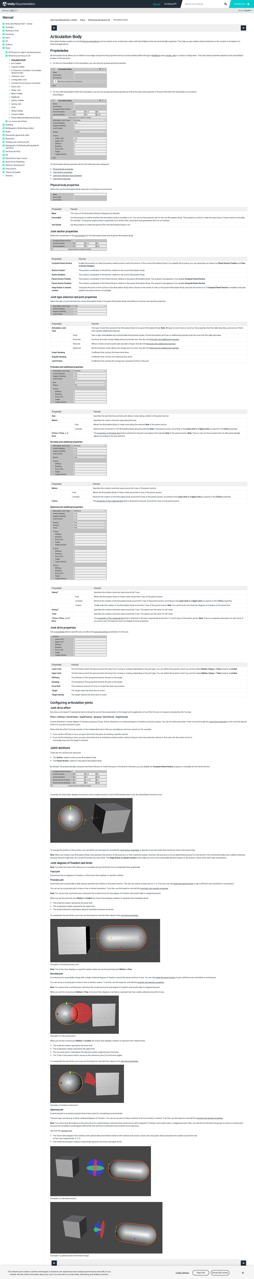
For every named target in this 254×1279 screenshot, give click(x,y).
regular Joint (170, 55)
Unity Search (11, 169)
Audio (8, 132)
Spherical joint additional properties (164, 348)
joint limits (60, 632)
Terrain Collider (17, 114)
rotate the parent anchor (183, 884)
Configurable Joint (19, 80)
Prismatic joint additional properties (164, 339)
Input (8, 38)
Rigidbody (15, 97)
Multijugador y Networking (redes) (20, 128)
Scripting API (170, 4)
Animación (10, 139)
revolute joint (66, 1131)
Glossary (9, 176)
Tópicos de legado (13, 172)
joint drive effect (101, 632)
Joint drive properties (62, 179)
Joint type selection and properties (67, 176)
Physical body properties (63, 169)
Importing (10, 34)
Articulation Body (18, 60)
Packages (10, 27)
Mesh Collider (17, 93)
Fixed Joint (15, 87)
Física (8, 48)
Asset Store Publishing (15, 162)
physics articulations (90, 41)
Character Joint (17, 76)
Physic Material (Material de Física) (25, 118)
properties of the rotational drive (110, 501)
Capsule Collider (18, 67)
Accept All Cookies (220, 1273)
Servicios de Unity (13, 151)
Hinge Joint (16, 90)
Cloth (13, 107)
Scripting (9, 125)
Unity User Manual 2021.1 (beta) (19, 24)
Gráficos (9, 44)
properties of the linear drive (109, 433)
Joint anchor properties (62, 172)
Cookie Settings (182, 1273)
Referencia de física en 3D (19, 56)
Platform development (15, 165)
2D (7, 41)
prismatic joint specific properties (154, 888)
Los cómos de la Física (17, 121)
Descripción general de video (17, 135)
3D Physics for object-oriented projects (24, 52)
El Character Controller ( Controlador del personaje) (26, 71)
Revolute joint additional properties (160, 344)
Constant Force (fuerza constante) (25, 83)
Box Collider (16, 63)
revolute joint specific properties (150, 982)
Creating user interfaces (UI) (17, 142)
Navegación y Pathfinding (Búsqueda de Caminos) (22, 146)
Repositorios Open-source (16, 158)
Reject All (201, 1273)
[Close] (242, 1273)
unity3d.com (239, 4)
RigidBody (156, 55)
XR (7, 155)
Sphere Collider (17, 100)
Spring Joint (16, 104)
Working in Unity (12, 31)
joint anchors (80, 236)
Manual (156, 4)
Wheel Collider (17, 111)
